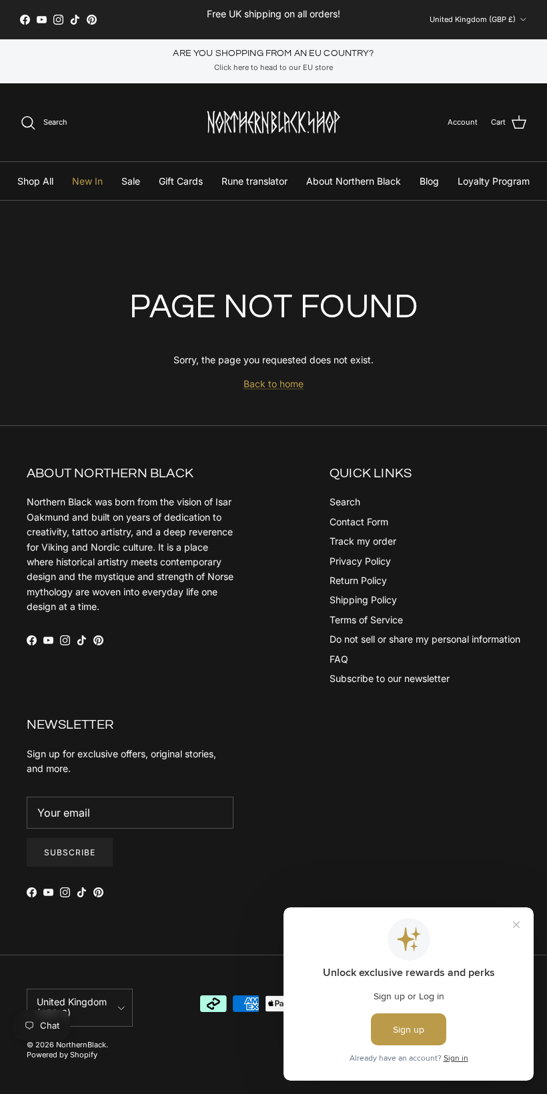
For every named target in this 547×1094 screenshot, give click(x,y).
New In (87, 181)
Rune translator (254, 181)
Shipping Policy (363, 599)
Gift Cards (181, 181)
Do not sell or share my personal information (425, 639)
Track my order (363, 541)
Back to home (273, 383)
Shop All (35, 181)
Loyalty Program (494, 181)
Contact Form (359, 521)
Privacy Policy (360, 561)
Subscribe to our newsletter (390, 678)
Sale (130, 181)
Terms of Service (366, 619)
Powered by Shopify (62, 1054)
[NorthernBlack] (273, 122)
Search (345, 501)
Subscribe (69, 852)
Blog (429, 181)
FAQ (339, 659)
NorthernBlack (81, 1044)
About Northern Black (353, 181)
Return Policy (358, 580)
